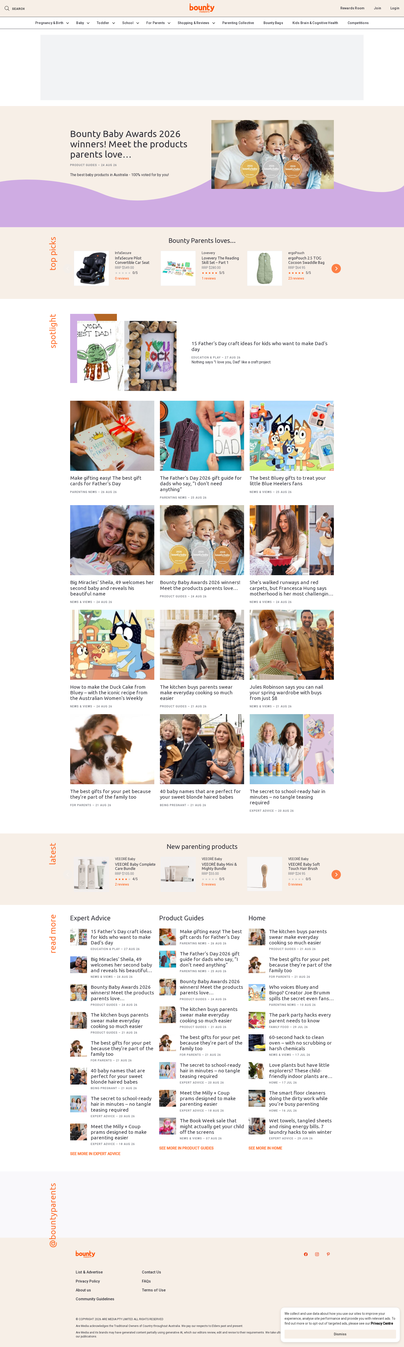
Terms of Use (154, 1290)
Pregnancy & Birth (49, 23)
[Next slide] (336, 268)
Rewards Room (352, 8)
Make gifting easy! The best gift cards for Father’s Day (105, 480)
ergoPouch (296, 253)
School (127, 23)
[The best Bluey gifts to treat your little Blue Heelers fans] (292, 436)
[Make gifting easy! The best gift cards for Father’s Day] (112, 436)
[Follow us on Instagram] (317, 1254)
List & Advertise (89, 1272)
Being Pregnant (173, 805)
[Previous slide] (67, 268)
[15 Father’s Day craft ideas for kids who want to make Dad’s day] (127, 356)
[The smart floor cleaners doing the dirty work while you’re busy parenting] (257, 1098)
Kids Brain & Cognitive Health (315, 23)
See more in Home (265, 1148)
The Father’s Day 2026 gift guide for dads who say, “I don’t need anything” (201, 483)
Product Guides (84, 165)
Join (377, 8)
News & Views (261, 492)
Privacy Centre (382, 1323)
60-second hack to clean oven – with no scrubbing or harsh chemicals (300, 1042)
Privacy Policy (88, 1281)
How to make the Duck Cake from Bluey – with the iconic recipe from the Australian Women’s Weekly (109, 692)
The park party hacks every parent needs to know (300, 1017)
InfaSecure (123, 253)
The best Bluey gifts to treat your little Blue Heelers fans (288, 480)
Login (394, 8)
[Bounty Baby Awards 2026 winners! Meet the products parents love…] (272, 155)
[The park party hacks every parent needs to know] (257, 1020)
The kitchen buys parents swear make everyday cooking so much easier (196, 692)
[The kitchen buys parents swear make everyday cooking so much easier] (202, 645)
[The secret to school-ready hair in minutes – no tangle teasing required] (292, 749)
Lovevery (208, 253)
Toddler (103, 23)
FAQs (146, 1281)
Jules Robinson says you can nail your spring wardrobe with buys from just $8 (286, 692)
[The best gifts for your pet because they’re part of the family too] (112, 749)
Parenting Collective (238, 23)
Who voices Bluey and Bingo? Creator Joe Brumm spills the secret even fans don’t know (299, 995)
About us (83, 1290)
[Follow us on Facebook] (306, 1254)
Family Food (279, 1027)
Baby (80, 23)
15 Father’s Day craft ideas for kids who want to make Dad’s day (121, 937)
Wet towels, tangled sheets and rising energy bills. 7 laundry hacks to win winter (300, 1126)
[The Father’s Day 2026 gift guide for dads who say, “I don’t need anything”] (202, 436)
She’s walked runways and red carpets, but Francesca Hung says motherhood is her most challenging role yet (290, 590)
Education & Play (206, 357)
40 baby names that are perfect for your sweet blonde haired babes (200, 794)
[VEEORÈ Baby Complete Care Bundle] (91, 874)
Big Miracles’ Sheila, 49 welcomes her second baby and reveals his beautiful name (112, 587)
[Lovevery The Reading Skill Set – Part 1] (178, 268)
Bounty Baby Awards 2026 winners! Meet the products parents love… (129, 144)
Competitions (358, 23)
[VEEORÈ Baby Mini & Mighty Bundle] (178, 874)
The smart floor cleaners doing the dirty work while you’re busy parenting (298, 1098)
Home (274, 1082)
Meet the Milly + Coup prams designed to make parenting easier (119, 1132)
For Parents (155, 23)
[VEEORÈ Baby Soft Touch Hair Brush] (264, 874)
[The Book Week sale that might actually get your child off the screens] (167, 1126)
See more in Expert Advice (95, 1154)
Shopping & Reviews (193, 23)
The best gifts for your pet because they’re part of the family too (110, 794)
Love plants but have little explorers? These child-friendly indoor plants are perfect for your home (299, 1073)
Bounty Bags (273, 23)
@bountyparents (52, 1215)
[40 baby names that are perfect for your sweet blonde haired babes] (202, 749)
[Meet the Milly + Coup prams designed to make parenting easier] (78, 1132)
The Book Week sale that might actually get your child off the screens (212, 1126)
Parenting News (84, 492)
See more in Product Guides (186, 1148)
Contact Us (151, 1272)
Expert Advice (262, 810)
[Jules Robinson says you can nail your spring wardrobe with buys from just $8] (292, 645)
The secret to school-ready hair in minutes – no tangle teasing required (287, 796)
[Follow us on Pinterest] (328, 1254)
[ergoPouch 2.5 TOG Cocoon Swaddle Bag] (264, 268)
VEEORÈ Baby (125, 859)
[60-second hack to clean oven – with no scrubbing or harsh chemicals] (257, 1042)
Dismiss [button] (340, 1334)
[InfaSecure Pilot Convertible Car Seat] (91, 268)
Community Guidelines (95, 1299)
